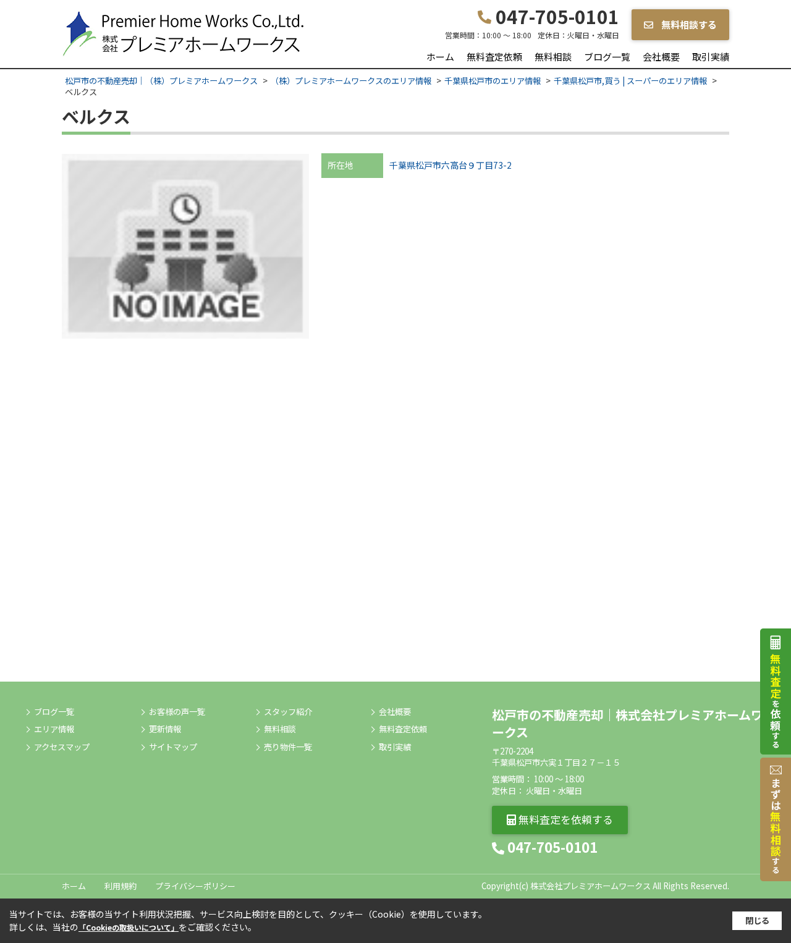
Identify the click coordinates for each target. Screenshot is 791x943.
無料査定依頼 (494, 56)
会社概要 (661, 56)
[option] (185, 246)
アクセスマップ (62, 747)
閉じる (757, 920)
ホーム (440, 56)
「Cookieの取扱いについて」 (128, 927)
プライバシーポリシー (195, 886)
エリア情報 (54, 729)
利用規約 (120, 886)
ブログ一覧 (607, 56)
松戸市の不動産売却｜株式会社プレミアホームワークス (627, 723)
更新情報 (165, 729)
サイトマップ (173, 747)
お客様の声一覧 (177, 711)
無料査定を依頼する (564, 819)
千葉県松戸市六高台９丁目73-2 (450, 165)
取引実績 (710, 56)
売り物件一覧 (288, 747)
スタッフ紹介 (288, 711)
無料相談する (688, 24)
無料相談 (553, 56)
